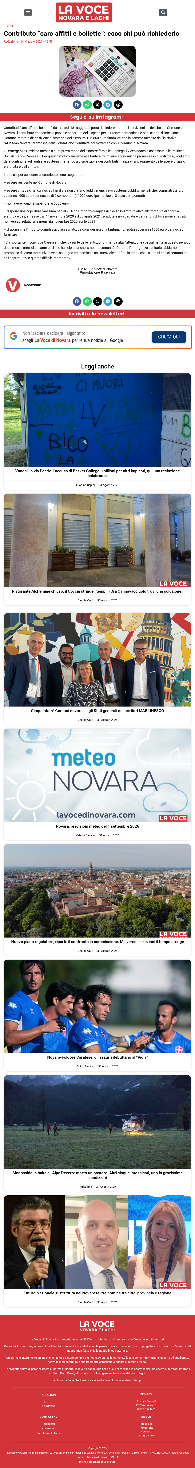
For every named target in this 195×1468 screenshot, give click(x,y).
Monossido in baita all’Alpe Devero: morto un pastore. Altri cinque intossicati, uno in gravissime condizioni (98, 1175)
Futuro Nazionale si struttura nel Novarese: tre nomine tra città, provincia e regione (97, 1293)
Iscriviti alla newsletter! (96, 313)
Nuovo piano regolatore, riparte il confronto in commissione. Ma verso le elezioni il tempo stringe (97, 941)
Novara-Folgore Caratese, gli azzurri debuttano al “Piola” (97, 1057)
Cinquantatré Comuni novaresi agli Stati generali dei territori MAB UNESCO (97, 710)
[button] (28, 12)
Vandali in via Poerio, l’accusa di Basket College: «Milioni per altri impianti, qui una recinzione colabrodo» (97, 473)
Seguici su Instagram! (96, 117)
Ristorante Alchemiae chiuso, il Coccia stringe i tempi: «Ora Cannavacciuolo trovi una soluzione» (97, 591)
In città (8, 25)
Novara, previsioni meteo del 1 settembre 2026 (97, 826)
